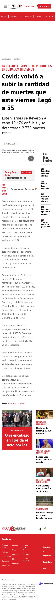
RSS (44, 568)
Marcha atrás (42, 508)
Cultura (49, 16)
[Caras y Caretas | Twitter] (45, 528)
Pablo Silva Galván (4, 190)
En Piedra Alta (17, 430)
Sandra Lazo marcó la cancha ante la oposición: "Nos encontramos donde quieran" (44, 463)
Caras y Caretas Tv (25, 547)
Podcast (26, 554)
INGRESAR (29, 6)
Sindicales (16, 16)
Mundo (28, 16)
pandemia (21, 403)
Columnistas (7, 556)
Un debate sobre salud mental (43, 480)
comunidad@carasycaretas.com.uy (20, 590)
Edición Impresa (26, 559)
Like (13, 559)
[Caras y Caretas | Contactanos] (50, 529)
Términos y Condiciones (9, 580)
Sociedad (5, 561)
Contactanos (47, 562)
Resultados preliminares (41, 423)
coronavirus (12, 403)
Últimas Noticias (5, 546)
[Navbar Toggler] (7, 6)
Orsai (38, 16)
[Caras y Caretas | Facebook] (19, 6)
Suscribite (26, 172)
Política (5, 552)
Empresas (16, 563)
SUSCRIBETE (44, 6)
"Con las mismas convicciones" (43, 452)
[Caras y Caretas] (14, 530)
